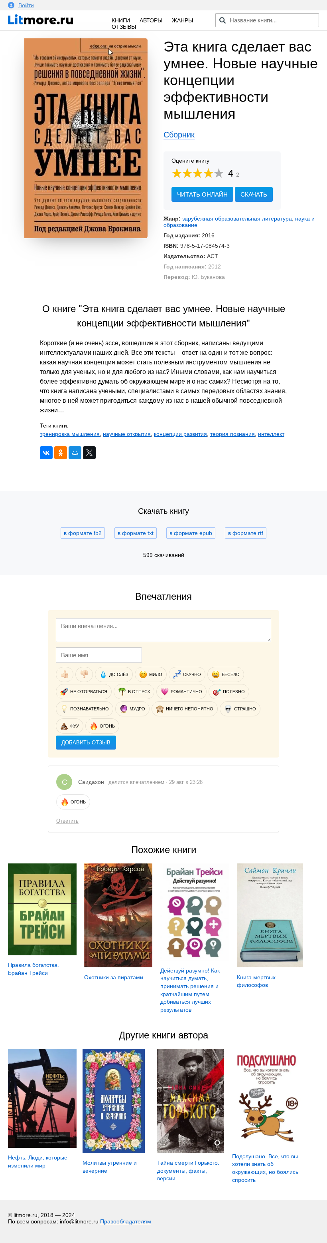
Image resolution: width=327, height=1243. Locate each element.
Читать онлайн (202, 194)
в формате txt (136, 533)
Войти (26, 5)
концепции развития (180, 434)
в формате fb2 (83, 533)
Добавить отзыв (85, 743)
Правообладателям (125, 1221)
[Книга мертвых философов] (270, 965)
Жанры (182, 20)
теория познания (232, 434)
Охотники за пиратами (113, 977)
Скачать (253, 194)
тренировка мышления (70, 434)
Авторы (151, 20)
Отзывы (124, 27)
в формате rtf (245, 533)
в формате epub (190, 533)
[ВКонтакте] (46, 452)
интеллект (271, 434)
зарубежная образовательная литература (237, 218)
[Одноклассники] (60, 452)
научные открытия (127, 434)
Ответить (67, 821)
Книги (121, 20)
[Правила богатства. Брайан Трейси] (42, 953)
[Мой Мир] (75, 452)
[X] (89, 452)
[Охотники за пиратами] (118, 965)
